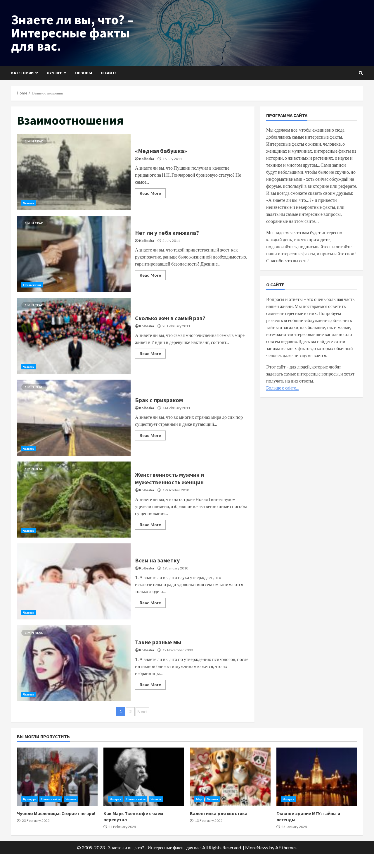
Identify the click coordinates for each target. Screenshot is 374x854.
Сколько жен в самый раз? (74, 336)
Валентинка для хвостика (230, 777)
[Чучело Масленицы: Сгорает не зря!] (57, 777)
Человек (28, 203)
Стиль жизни (32, 285)
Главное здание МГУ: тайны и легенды (316, 777)
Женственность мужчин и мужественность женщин (74, 500)
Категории (22, 72)
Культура (29, 799)
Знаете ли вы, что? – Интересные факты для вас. (72, 32)
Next (142, 711)
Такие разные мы (74, 663)
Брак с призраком (74, 418)
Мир (199, 799)
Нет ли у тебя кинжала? (74, 254)
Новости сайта (50, 799)
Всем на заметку (74, 581)
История (115, 799)
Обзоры (83, 72)
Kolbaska (146, 158)
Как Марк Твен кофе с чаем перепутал (143, 777)
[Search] (361, 73)
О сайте (109, 72)
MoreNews (256, 847)
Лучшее (54, 72)
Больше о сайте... (282, 387)
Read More (150, 193)
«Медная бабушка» (74, 172)
